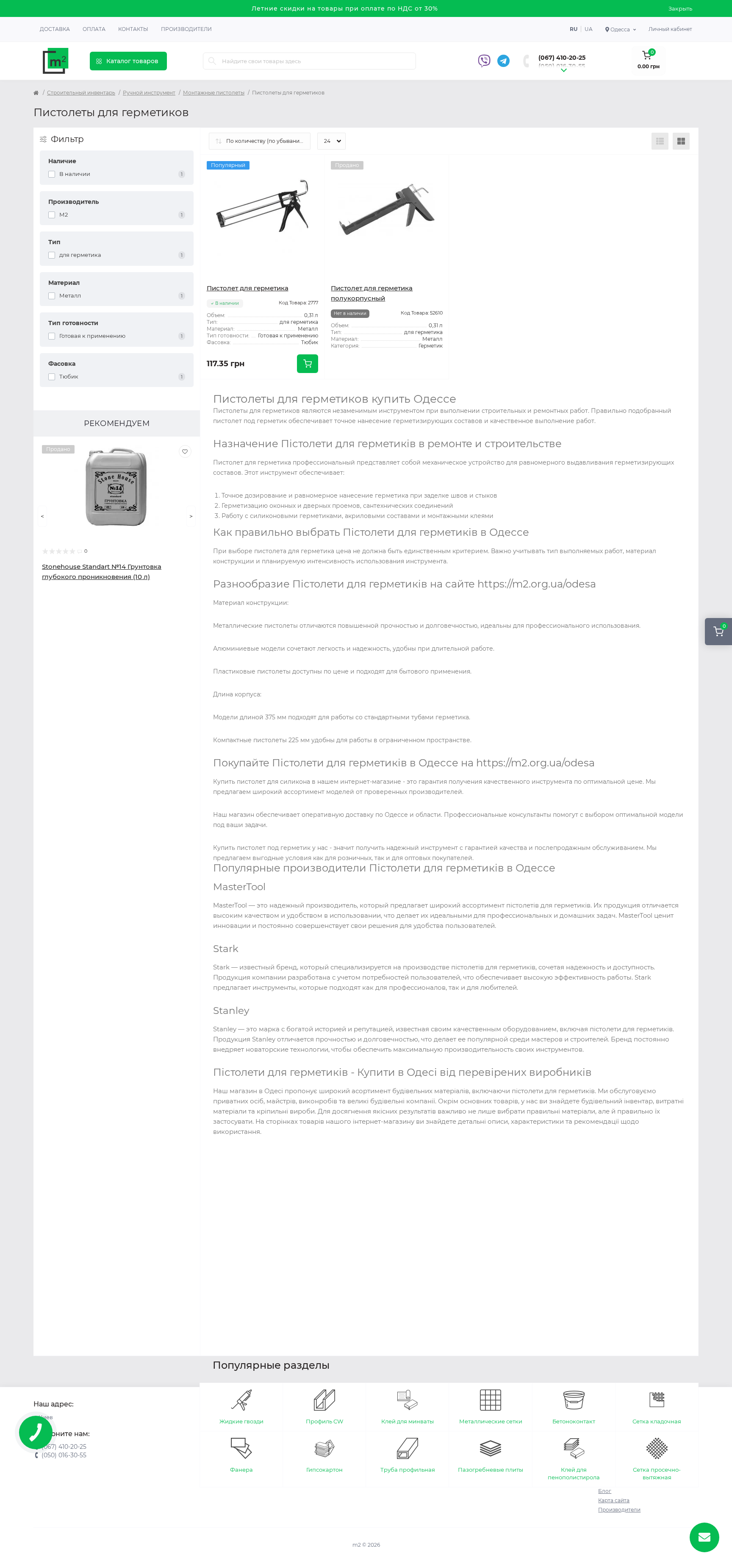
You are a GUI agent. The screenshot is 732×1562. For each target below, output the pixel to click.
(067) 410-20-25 (561, 57)
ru (573, 29)
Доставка (55, 29)
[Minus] (225, 392)
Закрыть (680, 8)
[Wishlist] (185, 451)
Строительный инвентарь (81, 92)
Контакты (133, 29)
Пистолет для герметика (247, 288)
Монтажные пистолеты (213, 92)
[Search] (212, 61)
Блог (604, 1491)
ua (589, 29)
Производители (186, 29)
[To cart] (307, 363)
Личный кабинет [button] (670, 29)
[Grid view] (681, 141)
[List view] (660, 141)
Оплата (94, 29)
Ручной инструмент (149, 92)
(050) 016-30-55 (561, 66)
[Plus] (299, 392)
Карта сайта (613, 1500)
